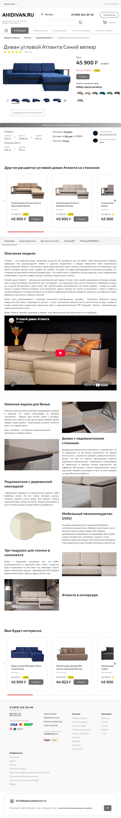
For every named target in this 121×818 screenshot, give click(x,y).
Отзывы (69, 241)
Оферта (13, 784)
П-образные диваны (81, 30)
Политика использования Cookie (24, 780)
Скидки (104, 722)
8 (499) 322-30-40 (82, 14)
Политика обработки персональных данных (30, 772)
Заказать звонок (109, 15)
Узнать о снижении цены (87, 83)
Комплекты (77, 749)
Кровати (76, 737)
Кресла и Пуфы (79, 726)
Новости (105, 729)
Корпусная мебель (80, 733)
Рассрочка (14, 757)
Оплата (13, 765)
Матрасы (76, 741)
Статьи (104, 726)
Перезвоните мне (52, 717)
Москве (68, 136)
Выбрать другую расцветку (27, 112)
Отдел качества (51, 725)
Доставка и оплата (50, 241)
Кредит (13, 761)
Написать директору (53, 721)
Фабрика (105, 718)
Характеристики (27, 241)
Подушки (76, 745)
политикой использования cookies (75, 808)
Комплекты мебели (104, 30)
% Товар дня (20, 30)
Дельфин (68, 131)
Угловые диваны (60, 30)
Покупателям (9, 4)
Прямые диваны (40, 30)
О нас (103, 733)
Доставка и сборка (18, 768)
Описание (9, 241)
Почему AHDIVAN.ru (90, 241)
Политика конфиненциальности (24, 776)
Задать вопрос (50, 714)
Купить (84, 76)
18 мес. (66, 141)
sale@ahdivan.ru (51, 734)
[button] (65, 100)
